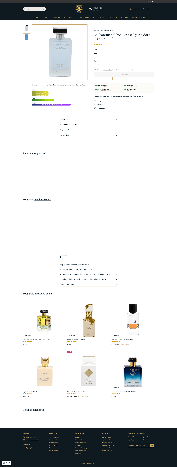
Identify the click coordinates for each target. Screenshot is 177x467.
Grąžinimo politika (107, 440)
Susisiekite (78, 445)
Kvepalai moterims (54, 440)
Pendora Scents (42, 199)
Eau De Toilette (53, 450)
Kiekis (96, 61)
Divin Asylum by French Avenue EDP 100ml (36, 340)
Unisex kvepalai (53, 445)
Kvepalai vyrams (54, 442)
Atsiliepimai (78, 453)
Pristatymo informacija (68, 125)
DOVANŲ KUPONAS (139, 17)
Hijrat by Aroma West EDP (31, 392)
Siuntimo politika (106, 437)
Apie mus (78, 437)
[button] (98, 44)
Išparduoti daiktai (43, 293)
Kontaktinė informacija (81, 442)
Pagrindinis (96, 30)
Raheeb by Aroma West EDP (76, 392)
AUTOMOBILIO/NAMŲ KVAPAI (118, 17)
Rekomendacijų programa (82, 448)
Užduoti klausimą (66, 135)
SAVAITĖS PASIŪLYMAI (86, 17)
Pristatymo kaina (108, 70)
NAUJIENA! (56, 17)
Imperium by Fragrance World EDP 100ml (124, 392)
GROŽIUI (101, 17)
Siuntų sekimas (79, 440)
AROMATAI (45, 17)
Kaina (95, 49)
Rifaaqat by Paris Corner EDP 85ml (122, 340)
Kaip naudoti (64, 130)
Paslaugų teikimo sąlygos (109, 445)
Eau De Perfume (53, 448)
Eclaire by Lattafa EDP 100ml (76, 340)
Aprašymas (64, 119)
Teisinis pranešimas (107, 448)
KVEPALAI (34, 17)
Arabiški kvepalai (54, 437)
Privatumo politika (107, 442)
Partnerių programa (80, 450)
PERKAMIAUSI (69, 17)
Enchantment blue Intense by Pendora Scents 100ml (32, 180)
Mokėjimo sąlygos (107, 450)
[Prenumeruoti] (152, 445)
